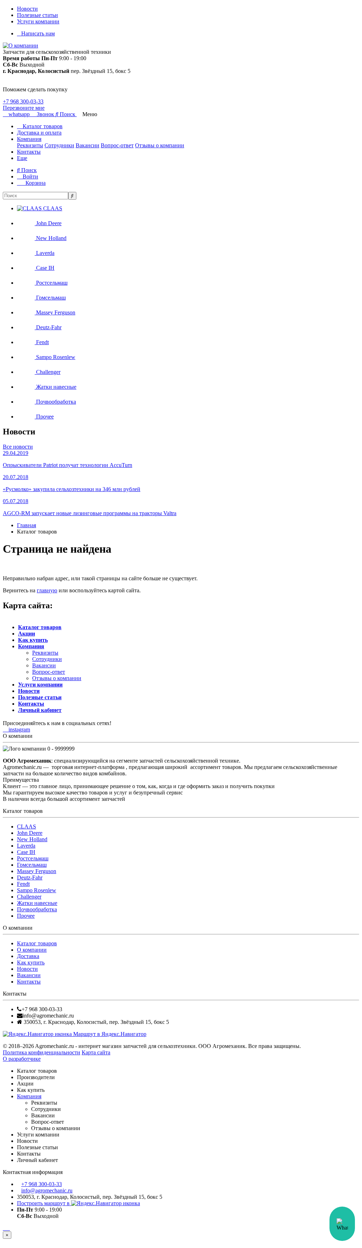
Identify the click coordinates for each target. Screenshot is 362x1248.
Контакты (29, 152)
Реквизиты (30, 145)
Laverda (26, 846)
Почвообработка (37, 909)
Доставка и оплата (39, 133)
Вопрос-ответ (117, 145)
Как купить (33, 640)
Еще (22, 158)
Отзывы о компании (159, 145)
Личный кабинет (40, 710)
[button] (66, 114)
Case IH (26, 852)
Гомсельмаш (32, 865)
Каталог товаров (42, 126)
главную (47, 590)
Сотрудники (59, 145)
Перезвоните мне (24, 108)
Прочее (26, 916)
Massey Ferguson (36, 871)
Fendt (23, 884)
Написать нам (38, 33)
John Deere (29, 833)
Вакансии (87, 145)
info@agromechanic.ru (46, 1190)
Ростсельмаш (32, 858)
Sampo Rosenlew (36, 890)
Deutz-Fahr (29, 877)
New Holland (32, 839)
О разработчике (22, 1059)
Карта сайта (96, 1052)
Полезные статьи (37, 15)
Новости (27, 9)
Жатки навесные (37, 903)
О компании (32, 950)
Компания (29, 139)
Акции (26, 634)
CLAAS (26, 827)
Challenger (29, 897)
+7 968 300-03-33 (23, 101)
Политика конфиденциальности (41, 1052)
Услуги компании (38, 21)
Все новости (18, 447)
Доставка (28, 956)
